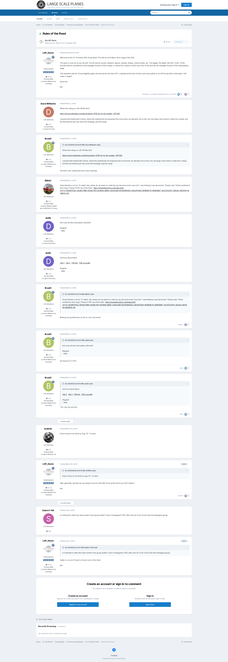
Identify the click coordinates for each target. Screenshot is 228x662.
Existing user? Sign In (169, 5)
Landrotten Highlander (158, 94)
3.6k (49, 159)
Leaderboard (82, 19)
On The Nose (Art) (69, 43)
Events (49, 19)
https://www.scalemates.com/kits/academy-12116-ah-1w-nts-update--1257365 (90, 114)
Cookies (114, 655)
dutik (48, 218)
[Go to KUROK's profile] (48, 437)
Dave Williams (48, 103)
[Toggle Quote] (63, 145)
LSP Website (43, 13)
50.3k (49, 77)
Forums (40, 19)
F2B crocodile (84, 263)
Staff (57, 19)
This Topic (179, 12)
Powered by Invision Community (114, 658)
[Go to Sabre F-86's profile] (48, 518)
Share (167, 42)
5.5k (49, 201)
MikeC (48, 180)
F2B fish (75, 263)
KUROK (48, 429)
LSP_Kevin (52, 40)
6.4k (49, 124)
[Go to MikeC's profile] (48, 189)
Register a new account (78, 604)
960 (49, 450)
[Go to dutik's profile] (48, 226)
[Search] (189, 13)
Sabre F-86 (48, 510)
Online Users (68, 19)
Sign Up (186, 5)
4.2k (49, 239)
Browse (55, 13)
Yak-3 (62, 263)
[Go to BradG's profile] (48, 147)
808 (49, 531)
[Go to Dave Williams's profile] (48, 112)
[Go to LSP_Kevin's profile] (41, 41)
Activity (64, 13)
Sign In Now (150, 604)
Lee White (172, 94)
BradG (48, 138)
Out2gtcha (145, 94)
